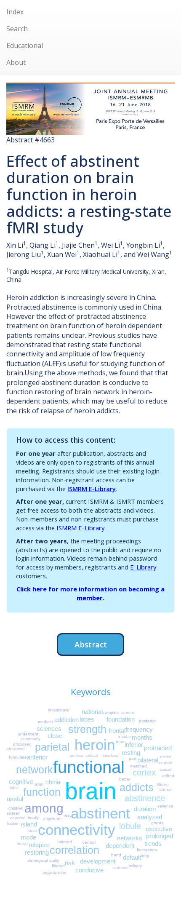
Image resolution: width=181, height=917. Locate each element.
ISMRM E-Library (91, 488)
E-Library (143, 567)
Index (15, 11)
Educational (24, 45)
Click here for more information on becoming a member (90, 593)
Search (17, 28)
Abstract (91, 644)
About (16, 62)
